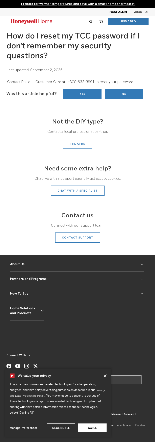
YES (82, 93)
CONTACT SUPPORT (77, 237)
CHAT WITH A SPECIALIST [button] (78, 190)
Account (129, 414)
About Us (141, 12)
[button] (105, 376)
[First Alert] (122, 12)
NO (124, 93)
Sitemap (116, 414)
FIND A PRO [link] (77, 143)
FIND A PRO (128, 21)
